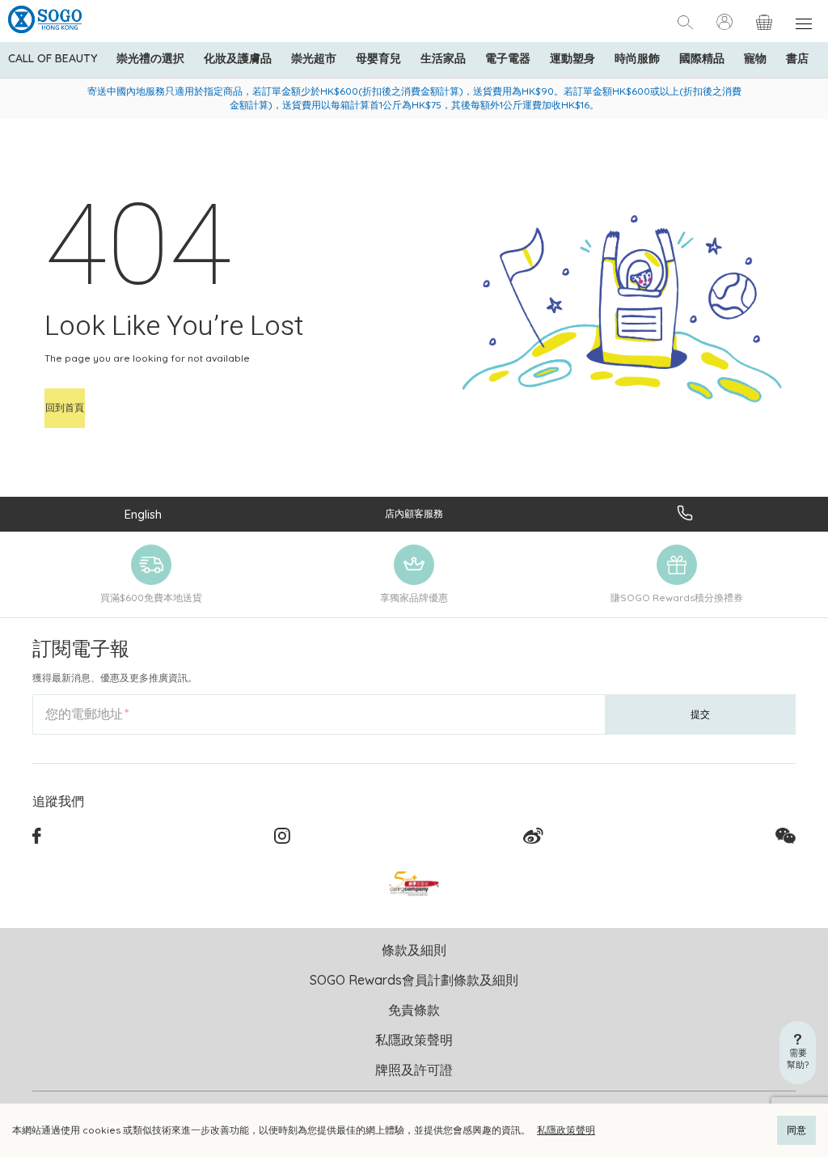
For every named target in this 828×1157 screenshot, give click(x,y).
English (143, 514)
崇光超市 (313, 58)
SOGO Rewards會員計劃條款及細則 (414, 980)
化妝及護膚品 (238, 58)
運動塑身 (572, 58)
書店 (797, 58)
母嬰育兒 (378, 58)
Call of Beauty (52, 58)
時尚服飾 (637, 58)
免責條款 (414, 1010)
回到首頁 (64, 407)
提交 (700, 714)
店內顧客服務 (414, 513)
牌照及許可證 (414, 1070)
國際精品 (701, 58)
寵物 (755, 58)
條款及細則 (414, 950)
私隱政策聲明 (566, 1130)
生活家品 (443, 58)
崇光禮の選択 (150, 58)
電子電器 (507, 58)
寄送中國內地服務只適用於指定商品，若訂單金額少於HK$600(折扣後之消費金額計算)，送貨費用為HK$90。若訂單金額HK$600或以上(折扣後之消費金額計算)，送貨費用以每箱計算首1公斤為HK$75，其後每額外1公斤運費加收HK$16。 (414, 98)
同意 (796, 1130)
